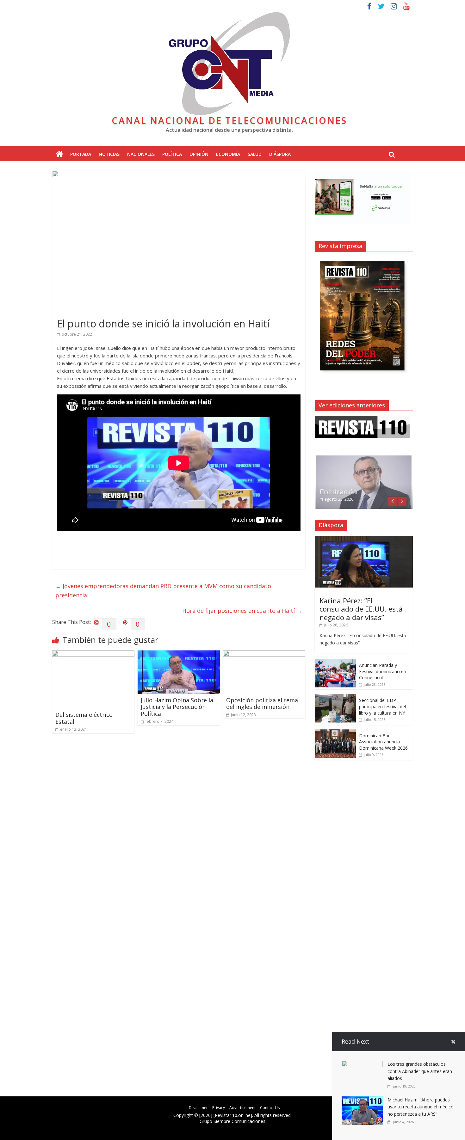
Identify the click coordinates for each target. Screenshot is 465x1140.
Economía (228, 154)
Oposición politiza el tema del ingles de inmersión (262, 703)
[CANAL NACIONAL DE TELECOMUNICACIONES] (59, 154)
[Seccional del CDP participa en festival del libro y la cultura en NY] (335, 697)
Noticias (109, 154)
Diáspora (280, 154)
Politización (338, 491)
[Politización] (364, 458)
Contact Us (270, 1107)
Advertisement (242, 1107)
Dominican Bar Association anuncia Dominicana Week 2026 (383, 742)
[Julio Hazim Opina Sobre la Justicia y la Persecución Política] (179, 654)
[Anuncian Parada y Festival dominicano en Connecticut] (335, 662)
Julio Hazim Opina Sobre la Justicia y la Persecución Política (177, 706)
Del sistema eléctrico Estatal (84, 718)
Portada (80, 154)
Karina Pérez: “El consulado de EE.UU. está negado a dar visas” (361, 609)
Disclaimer (198, 1107)
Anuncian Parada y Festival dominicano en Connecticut (382, 671)
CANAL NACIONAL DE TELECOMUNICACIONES (229, 120)
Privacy (218, 1107)
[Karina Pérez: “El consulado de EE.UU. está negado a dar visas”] (364, 539)
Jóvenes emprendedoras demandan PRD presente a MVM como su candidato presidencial (163, 590)
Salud (255, 154)
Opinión (198, 154)
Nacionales (141, 154)
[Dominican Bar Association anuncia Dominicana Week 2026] (335, 733)
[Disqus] (178, 828)
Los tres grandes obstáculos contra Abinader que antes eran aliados (420, 1071)
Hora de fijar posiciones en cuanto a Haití (242, 610)
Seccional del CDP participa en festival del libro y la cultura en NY (382, 706)
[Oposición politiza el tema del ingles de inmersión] (264, 654)
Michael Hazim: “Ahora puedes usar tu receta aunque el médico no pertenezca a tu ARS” (421, 1107)
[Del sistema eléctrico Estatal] (93, 654)
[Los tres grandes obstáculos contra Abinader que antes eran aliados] (362, 1064)
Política (172, 154)
